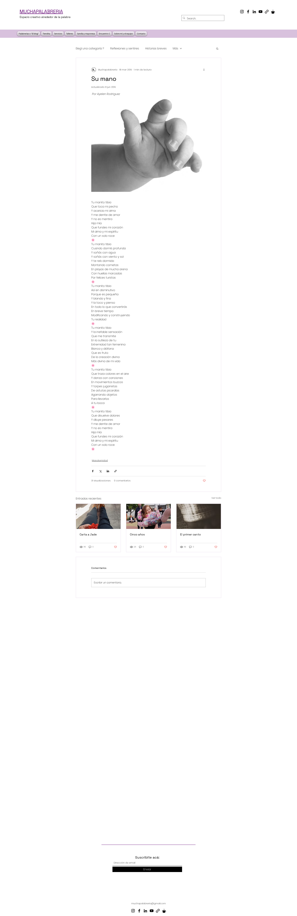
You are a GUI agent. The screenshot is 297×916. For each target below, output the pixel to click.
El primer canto (190, 534)
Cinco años (137, 534)
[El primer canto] (198, 516)
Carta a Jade (88, 534)
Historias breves (156, 48)
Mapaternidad (100, 460)
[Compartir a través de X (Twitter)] (100, 471)
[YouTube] (260, 11)
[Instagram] (242, 11)
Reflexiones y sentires (124, 48)
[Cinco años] (148, 516)
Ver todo (216, 497)
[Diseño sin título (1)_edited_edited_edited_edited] (273, 11)
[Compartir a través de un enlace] (115, 471)
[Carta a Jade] (98, 516)
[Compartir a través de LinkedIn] (107, 471)
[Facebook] (248, 11)
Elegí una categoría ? (90, 48)
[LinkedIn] (254, 11)
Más (175, 48)
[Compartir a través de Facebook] (92, 471)
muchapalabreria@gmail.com (148, 903)
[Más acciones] (204, 70)
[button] (217, 48)
